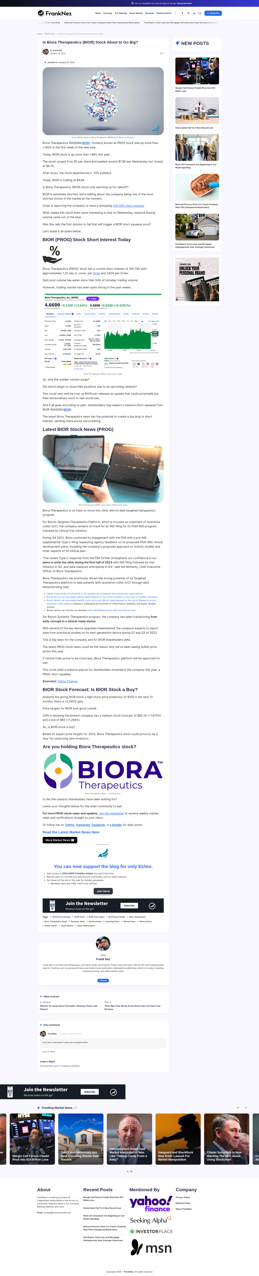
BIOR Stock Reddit (117, 917)
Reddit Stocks (51, 925)
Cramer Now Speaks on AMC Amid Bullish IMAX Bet (226, 1157)
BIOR (85, 143)
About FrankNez (184, 1209)
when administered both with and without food (111, 610)
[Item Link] (32, 1139)
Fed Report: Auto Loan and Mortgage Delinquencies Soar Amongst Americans (127, 22)
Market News (129, 921)
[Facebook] (182, 13)
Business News (78, 921)
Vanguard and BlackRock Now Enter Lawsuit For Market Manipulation (127, 1156)
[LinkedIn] (194, 13)
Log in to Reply (48, 1051)
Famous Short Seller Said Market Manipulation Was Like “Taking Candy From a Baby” (79, 1154)
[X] (188, 13)
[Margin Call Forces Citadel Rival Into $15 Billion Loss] (197, 71)
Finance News (95, 921)
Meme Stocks (145, 921)
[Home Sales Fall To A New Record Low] (197, 110)
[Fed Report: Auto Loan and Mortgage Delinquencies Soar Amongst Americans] (197, 227)
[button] (199, 13)
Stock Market (67, 925)
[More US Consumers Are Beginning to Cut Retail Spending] (197, 147)
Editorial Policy (183, 1203)
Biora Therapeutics (137, 917)
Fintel (96, 273)
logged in (56, 1066)
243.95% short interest (128, 205)
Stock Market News (86, 925)
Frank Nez (57, 50)
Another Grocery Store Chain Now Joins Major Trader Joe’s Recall (200, 22)
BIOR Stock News (97, 917)
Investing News (112, 921)
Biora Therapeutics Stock (56, 921)
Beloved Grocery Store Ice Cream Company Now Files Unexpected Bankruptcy (47, 22)
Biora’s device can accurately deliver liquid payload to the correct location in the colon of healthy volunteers (102, 597)
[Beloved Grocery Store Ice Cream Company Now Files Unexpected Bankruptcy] (197, 187)
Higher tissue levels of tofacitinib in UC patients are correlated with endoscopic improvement (94, 593)
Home (39, 34)
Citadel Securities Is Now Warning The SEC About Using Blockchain (175, 1156)
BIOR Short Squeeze (61, 917)
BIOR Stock (50, 34)
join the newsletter (111, 813)
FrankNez (52, 1034)
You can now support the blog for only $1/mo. (103, 866)
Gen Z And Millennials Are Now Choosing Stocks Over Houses (31, 1156)
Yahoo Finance (67, 681)
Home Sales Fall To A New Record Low (194, 128)
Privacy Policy (183, 1197)
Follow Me (103, 980)
